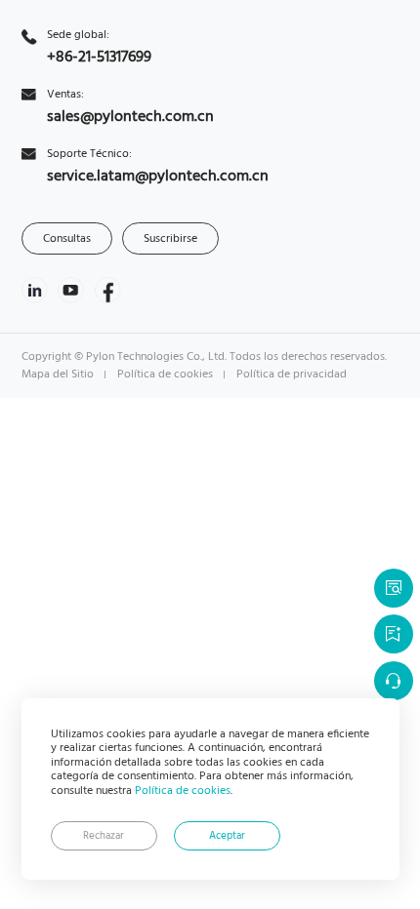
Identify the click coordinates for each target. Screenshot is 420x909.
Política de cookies (183, 791)
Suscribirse (170, 239)
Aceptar (227, 836)
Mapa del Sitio (57, 374)
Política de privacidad (291, 374)
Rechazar (103, 836)
